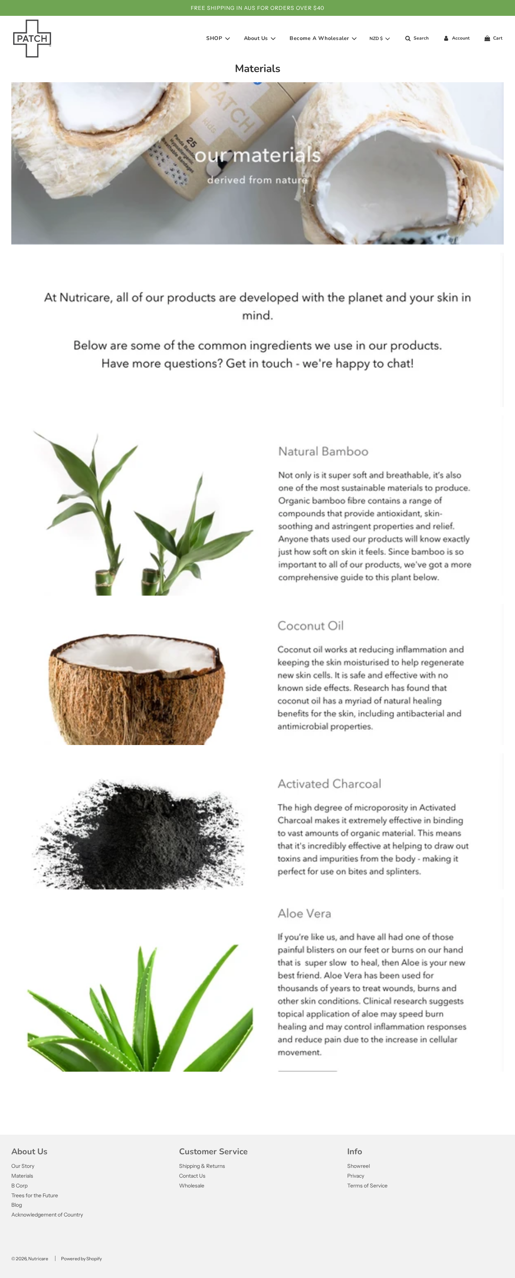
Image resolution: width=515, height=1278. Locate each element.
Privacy (355, 1175)
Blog (16, 1204)
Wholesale (191, 1185)
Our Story (22, 1166)
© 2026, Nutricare (29, 1258)
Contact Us (192, 1175)
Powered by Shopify (81, 1258)
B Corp (19, 1185)
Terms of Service (367, 1185)
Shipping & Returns (202, 1166)
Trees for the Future (34, 1195)
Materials (22, 1175)
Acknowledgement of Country (47, 1214)
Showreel (358, 1166)
